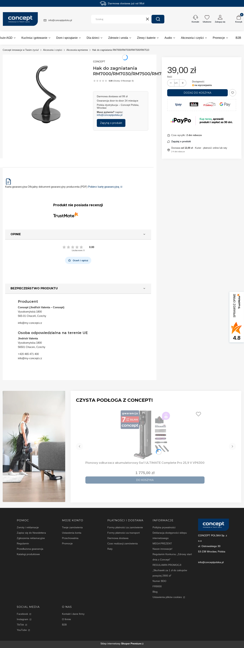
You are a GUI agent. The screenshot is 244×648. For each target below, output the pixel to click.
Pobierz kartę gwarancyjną (104, 186)
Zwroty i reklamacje (28, 527)
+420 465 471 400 (28, 353)
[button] (157, 19)
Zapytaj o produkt (111, 123)
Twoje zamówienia (72, 527)
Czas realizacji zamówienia (122, 543)
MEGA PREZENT (162, 543)
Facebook (23, 613)
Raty (110, 548)
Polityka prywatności (164, 527)
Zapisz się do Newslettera (31, 532)
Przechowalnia (70, 538)
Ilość (169, 76)
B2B (64, 624)
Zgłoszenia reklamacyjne (31, 538)
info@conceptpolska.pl (60, 20)
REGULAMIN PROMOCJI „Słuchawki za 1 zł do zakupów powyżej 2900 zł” (170, 570)
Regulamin (23, 543)
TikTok (21, 624)
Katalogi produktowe (28, 554)
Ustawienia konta (71, 532)
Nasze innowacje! (162, 548)
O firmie (66, 619)
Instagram (23, 619)
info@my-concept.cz (30, 322)
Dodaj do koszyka (197, 92)
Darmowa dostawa (117, 538)
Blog (155, 591)
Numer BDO (159, 581)
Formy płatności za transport (123, 532)
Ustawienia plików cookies (168, 597)
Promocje (67, 543)
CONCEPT (99, 61)
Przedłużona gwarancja (30, 548)
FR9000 (157, 586)
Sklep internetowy (120, 643)
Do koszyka (145, 480)
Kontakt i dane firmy (73, 613)
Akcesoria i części (52, 50)
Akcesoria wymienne (77, 50)
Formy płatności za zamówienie (125, 527)
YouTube (22, 630)
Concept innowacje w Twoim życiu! (21, 50)
